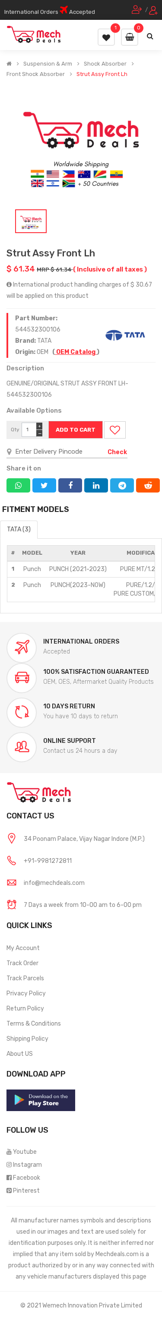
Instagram (27, 1164)
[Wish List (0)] (106, 37)
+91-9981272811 (48, 861)
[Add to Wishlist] (115, 430)
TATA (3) (19, 529)
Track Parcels (25, 978)
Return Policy (25, 1008)
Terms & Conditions (33, 1023)
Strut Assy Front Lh (101, 74)
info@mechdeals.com (54, 883)
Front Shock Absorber (35, 74)
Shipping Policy (27, 1038)
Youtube (25, 1152)
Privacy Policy (26, 993)
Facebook (26, 1177)
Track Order (22, 963)
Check (117, 452)
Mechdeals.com (117, 1254)
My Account (23, 948)
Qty (15, 429)
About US (19, 1054)
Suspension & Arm (47, 64)
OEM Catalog (76, 352)
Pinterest (26, 1190)
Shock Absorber (105, 64)
